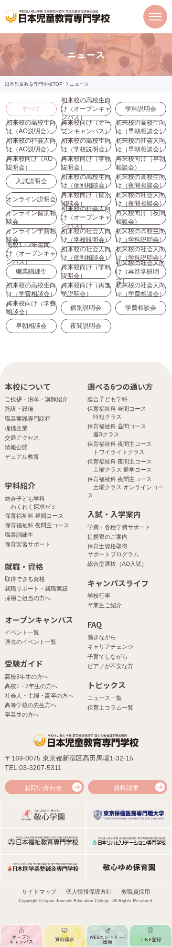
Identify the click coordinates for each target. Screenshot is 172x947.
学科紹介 (20, 485)
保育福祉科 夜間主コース (37, 525)
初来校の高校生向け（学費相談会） (31, 290)
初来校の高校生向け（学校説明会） (86, 145)
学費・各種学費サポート (118, 527)
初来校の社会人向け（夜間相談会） (140, 199)
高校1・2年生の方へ (31, 686)
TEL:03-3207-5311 (33, 767)
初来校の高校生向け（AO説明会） (31, 127)
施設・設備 (19, 408)
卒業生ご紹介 (104, 605)
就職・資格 (24, 566)
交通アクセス (22, 437)
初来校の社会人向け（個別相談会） (86, 254)
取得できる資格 (25, 579)
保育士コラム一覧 (110, 707)
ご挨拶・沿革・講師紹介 (36, 399)
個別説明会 (85, 307)
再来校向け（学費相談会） (31, 308)
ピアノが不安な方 (110, 666)
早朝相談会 (31, 325)
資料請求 (126, 787)
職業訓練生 (31, 271)
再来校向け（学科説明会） (86, 272)
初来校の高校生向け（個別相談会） (86, 181)
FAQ (94, 624)
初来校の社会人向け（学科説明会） (140, 254)
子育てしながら (107, 656)
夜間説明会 (85, 325)
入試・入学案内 (114, 514)
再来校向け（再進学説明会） (86, 290)
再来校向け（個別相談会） (86, 199)
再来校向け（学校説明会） (86, 163)
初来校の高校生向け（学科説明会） (140, 235)
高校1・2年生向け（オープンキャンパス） (31, 254)
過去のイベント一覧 (30, 642)
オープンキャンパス (39, 619)
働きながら (101, 637)
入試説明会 (31, 181)
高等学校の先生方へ (30, 705)
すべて (31, 108)
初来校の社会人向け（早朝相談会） (140, 145)
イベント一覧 (22, 632)
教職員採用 (135, 891)
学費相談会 (140, 307)
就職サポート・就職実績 (36, 588)
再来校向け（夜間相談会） (140, 217)
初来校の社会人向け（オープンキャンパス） (86, 217)
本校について (28, 386)
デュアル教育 (22, 457)
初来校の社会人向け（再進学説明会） (140, 272)
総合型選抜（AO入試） (117, 564)
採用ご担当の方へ (28, 598)
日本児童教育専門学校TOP (34, 84)
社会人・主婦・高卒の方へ (39, 695)
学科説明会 (140, 108)
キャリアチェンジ (110, 646)
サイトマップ (39, 891)
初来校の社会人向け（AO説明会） (31, 145)
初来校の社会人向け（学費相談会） (140, 290)
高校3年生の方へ (26, 676)
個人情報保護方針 (89, 891)
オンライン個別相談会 (31, 217)
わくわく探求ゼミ (33, 506)
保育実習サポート (28, 544)
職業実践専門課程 (28, 418)
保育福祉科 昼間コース (34, 516)
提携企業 (16, 428)
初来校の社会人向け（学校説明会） (86, 235)
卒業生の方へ (22, 714)
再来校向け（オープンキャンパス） (86, 127)
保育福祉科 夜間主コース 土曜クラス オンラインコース (125, 487)
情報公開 (16, 447)
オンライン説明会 (31, 199)
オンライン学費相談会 (31, 235)
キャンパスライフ (118, 583)
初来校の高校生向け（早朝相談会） (140, 127)
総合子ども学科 (107, 399)
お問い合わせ (43, 787)
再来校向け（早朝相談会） (140, 163)
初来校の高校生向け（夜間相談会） (140, 181)
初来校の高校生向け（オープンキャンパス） (86, 109)
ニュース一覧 (104, 698)
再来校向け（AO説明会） (29, 163)
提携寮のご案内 (107, 536)
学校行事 (98, 595)
